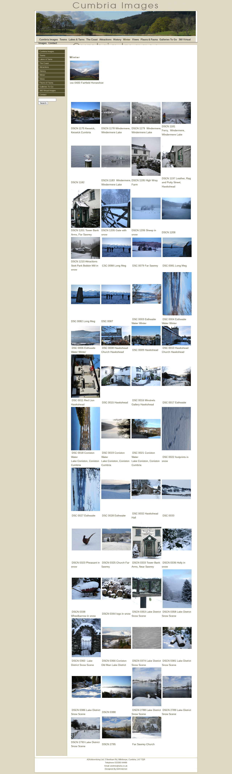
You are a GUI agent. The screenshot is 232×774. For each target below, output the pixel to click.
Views (135, 39)
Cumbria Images (48, 39)
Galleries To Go (168, 39)
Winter (42, 75)
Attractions (105, 39)
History (117, 39)
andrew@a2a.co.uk (118, 766)
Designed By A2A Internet (116, 769)
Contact (52, 43)
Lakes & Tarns (76, 39)
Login (40, 106)
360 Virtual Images (48, 90)
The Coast (92, 39)
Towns (63, 39)
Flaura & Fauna (149, 39)
